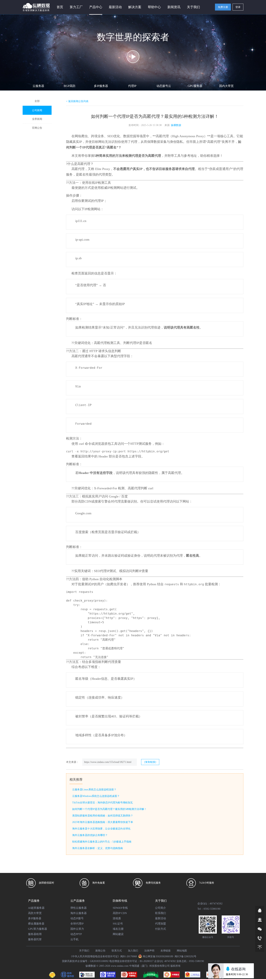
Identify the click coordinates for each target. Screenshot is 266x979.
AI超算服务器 (36, 907)
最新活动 (115, 7)
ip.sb (78, 258)
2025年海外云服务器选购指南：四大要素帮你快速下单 (102, 822)
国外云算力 (77, 928)
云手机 (74, 939)
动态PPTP (76, 934)
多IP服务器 (101, 85)
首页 (60, 7)
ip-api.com (82, 239)
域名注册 (118, 928)
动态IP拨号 (77, 918)
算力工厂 (76, 7)
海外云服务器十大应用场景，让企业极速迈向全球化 (101, 828)
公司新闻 (37, 110)
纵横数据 (176, 125)
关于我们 (84, 950)
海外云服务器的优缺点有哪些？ (90, 835)
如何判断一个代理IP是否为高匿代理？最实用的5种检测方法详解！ (109, 809)
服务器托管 (35, 939)
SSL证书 (118, 923)
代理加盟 (160, 923)
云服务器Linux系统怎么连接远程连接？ (94, 789)
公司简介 (160, 907)
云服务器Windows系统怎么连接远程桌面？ (96, 796)
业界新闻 (37, 119)
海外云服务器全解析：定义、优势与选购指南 (97, 848)
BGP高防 (69, 85)
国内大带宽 (226, 85)
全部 (37, 101)
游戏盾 (117, 918)
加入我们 (133, 950)
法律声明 (149, 950)
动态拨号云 (164, 85)
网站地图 (182, 950)
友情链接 (166, 950)
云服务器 (38, 85)
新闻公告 (100, 950)
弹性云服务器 (78, 907)
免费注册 (223, 7)
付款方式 (160, 928)
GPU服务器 (195, 85)
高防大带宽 (35, 913)
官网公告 (37, 128)
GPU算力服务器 (37, 928)
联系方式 (117, 950)
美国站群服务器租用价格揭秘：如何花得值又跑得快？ (102, 815)
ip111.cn (80, 221)
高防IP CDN (120, 913)
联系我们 (160, 913)
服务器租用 (35, 934)
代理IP (132, 85)
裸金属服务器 (36, 923)
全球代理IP (77, 923)
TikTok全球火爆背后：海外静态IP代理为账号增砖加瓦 (102, 802)
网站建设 (118, 934)
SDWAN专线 (120, 907)
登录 (237, 7)
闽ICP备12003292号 (185, 956)
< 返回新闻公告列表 (77, 101)
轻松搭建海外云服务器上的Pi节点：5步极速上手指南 (101, 841)
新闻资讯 (173, 7)
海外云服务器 (78, 913)
